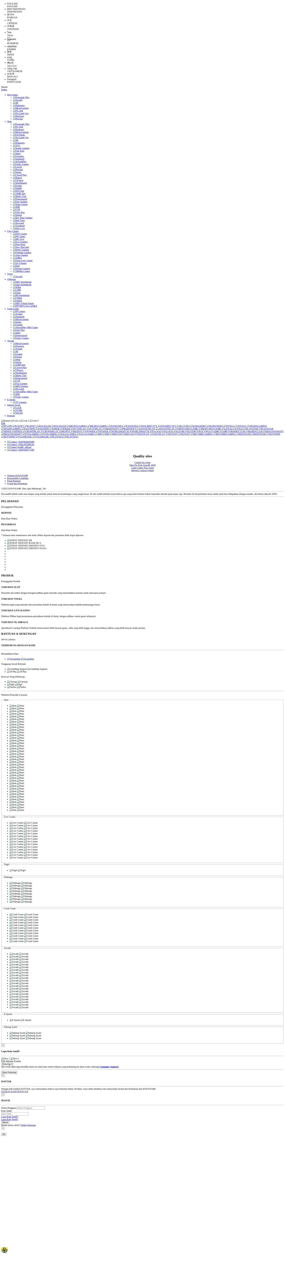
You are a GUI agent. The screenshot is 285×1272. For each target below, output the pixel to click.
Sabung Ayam (13, 405)
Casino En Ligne (143, 462)
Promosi (11, 415)
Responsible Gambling (17, 478)
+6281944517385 (26, 450)
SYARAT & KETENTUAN (14, 1091)
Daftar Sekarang (28, 1125)
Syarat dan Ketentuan (17, 483)
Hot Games (12, 94)
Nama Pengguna (9, 1108)
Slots (9, 121)
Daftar (4, 89)
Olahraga (11, 279)
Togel (9, 274)
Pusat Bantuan (14, 481)
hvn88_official (24, 447)
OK (3, 1134)
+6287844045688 (26, 442)
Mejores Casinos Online (142, 470)
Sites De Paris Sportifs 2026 (142, 465)
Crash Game (13, 308)
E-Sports (11, 399)
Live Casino (13, 231)
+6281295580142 (26, 444)
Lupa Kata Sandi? (9, 1116)
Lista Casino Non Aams (142, 468)
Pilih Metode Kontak (11, 1061)
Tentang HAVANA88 (17, 475)
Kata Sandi (6, 1111)
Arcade (10, 341)
